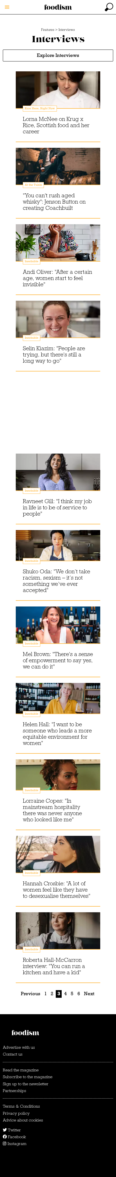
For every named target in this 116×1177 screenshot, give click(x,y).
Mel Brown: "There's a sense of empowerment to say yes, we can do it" (58, 660)
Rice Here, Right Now (40, 108)
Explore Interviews (58, 55)
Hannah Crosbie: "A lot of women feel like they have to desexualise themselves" (56, 889)
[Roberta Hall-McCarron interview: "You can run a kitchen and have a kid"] (58, 936)
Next (89, 994)
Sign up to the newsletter (25, 1083)
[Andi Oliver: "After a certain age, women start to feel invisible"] (58, 248)
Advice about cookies (23, 1120)
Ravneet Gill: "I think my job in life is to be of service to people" (57, 507)
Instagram (16, 1143)
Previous (30, 994)
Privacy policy (16, 1113)
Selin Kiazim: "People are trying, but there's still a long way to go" (54, 354)
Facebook (16, 1136)
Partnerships (14, 1090)
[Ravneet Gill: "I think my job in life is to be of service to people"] (58, 477)
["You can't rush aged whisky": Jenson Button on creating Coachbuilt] (58, 171)
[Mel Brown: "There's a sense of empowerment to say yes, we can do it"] (58, 630)
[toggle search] (109, 7)
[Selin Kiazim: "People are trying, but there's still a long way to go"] (58, 324)
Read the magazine (21, 1070)
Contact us (13, 1054)
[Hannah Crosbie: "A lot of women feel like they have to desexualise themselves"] (58, 859)
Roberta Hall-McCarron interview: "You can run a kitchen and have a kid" (54, 966)
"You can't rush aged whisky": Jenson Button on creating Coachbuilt (54, 201)
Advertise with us (19, 1047)
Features (47, 29)
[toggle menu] (7, 7)
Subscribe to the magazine (27, 1076)
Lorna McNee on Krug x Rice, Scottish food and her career (56, 125)
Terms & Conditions (21, 1106)
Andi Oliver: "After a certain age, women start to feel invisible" (57, 278)
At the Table (33, 185)
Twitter (14, 1130)
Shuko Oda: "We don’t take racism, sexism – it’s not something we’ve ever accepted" (56, 580)
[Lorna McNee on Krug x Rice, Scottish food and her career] (58, 95)
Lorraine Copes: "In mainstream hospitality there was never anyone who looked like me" (52, 810)
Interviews (67, 29)
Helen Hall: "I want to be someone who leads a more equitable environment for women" (57, 733)
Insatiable (31, 261)
